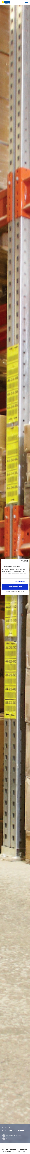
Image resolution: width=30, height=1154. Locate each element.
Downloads (9, 1139)
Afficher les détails (20, 581)
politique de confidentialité (13, 575)
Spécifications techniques (13, 1135)
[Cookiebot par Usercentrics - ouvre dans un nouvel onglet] (21, 561)
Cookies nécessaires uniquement (15, 591)
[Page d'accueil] (6, 2)
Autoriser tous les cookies (15, 586)
